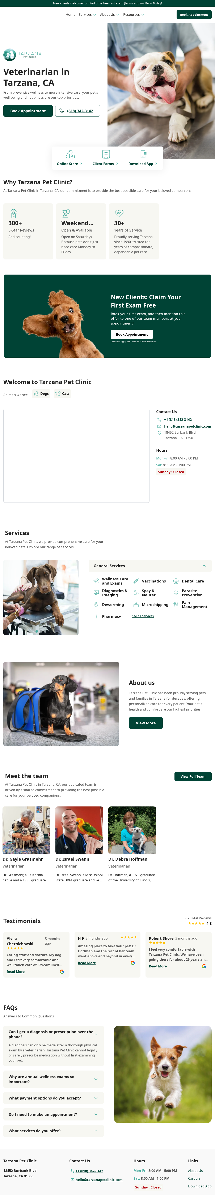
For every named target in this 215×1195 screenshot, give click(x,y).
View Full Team (193, 776)
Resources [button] (131, 14)
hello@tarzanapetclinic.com (99, 1179)
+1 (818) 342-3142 (89, 1171)
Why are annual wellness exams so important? (41, 1079)
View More (146, 722)
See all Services (143, 616)
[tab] (36, 631)
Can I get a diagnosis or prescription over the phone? (51, 1034)
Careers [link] (194, 1178)
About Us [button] (107, 14)
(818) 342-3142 (80, 110)
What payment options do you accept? (45, 1098)
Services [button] (85, 14)
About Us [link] (195, 1170)
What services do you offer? (35, 1130)
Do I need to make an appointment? (43, 1114)
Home (70, 14)
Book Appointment (194, 15)
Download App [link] (200, 1186)
